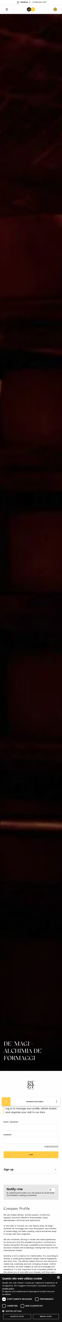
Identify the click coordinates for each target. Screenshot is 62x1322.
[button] (31, 1311)
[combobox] (58, 1277)
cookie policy (8, 1288)
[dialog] (31, 1298)
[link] (55, 9)
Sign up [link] (9, 1169)
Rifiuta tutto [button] (46, 1316)
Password (7, 1135)
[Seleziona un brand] (31, 9)
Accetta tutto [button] (17, 1316)
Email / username (11, 1122)
